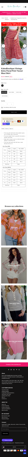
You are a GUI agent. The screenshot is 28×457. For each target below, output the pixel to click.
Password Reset (5, 418)
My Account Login (6, 415)
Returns (11, 128)
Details (3, 128)
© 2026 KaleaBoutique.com (8, 442)
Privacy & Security (6, 407)
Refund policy (5, 410)
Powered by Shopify (19, 442)
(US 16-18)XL (5, 96)
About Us (4, 404)
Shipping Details (5, 391)
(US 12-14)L (18, 92)
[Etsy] (19, 369)
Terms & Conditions (6, 408)
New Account (5, 417)
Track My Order (5, 389)
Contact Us (4, 398)
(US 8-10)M (11, 92)
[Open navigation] (2, 7)
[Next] (26, 13)
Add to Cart (14, 112)
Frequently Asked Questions (8, 392)
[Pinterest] (16, 369)
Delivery (7, 128)
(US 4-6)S (4, 92)
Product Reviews (5, 405)
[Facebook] (8, 369)
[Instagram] (11, 369)
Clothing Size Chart (6, 395)
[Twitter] (14, 369)
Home (3, 18)
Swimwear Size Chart (6, 394)
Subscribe (5, 433)
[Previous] (1, 13)
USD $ (14, 447)
